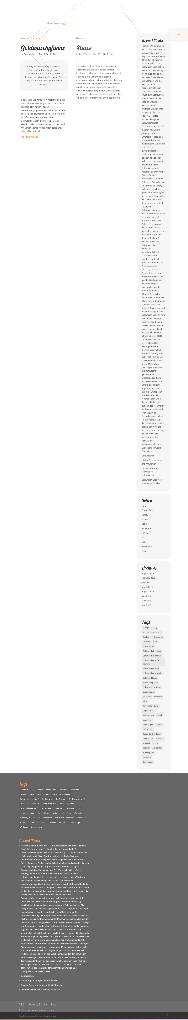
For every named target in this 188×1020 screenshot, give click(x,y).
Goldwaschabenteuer (152, 651)
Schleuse (159, 738)
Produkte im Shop (29, 136)
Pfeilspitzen (147, 729)
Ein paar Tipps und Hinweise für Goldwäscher (150, 472)
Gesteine (146, 641)
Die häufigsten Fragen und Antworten (39, 980)
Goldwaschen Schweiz (152, 673)
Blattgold (147, 628)
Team (56, 74)
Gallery (88, 74)
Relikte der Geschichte (152, 734)
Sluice (155, 743)
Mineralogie (148, 724)
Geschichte (158, 637)
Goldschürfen (148, 646)
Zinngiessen (148, 762)
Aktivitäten (71, 74)
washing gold (148, 752)
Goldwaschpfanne (150, 682)
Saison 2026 (148, 738)
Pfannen (159, 724)
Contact (142, 74)
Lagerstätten (148, 710)
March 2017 (147, 587)
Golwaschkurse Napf (151, 687)
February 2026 (148, 577)
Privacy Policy (148, 510)
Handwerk (147, 696)
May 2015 (146, 600)
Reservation (104, 74)
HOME (45, 74)
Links (130, 74)
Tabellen (146, 748)
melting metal (148, 715)
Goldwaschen (148, 455)
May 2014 (146, 605)
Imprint (145, 519)
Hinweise (158, 696)
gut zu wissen (148, 692)
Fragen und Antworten (152, 632)
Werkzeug (147, 757)
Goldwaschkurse (150, 678)
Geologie (147, 637)
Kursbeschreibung (150, 706)
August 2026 (148, 573)
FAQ (155, 628)
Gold (155, 641)
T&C (144, 505)
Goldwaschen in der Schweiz (151, 662)
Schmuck (146, 743)
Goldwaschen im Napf (152, 656)
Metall (159, 715)
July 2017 (146, 582)
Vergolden (157, 748)
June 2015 (146, 595)
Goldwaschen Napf (151, 668)
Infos (119, 74)
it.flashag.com (49, 1016)
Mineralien (147, 720)
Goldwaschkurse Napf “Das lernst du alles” (41, 989)
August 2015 (148, 591)
